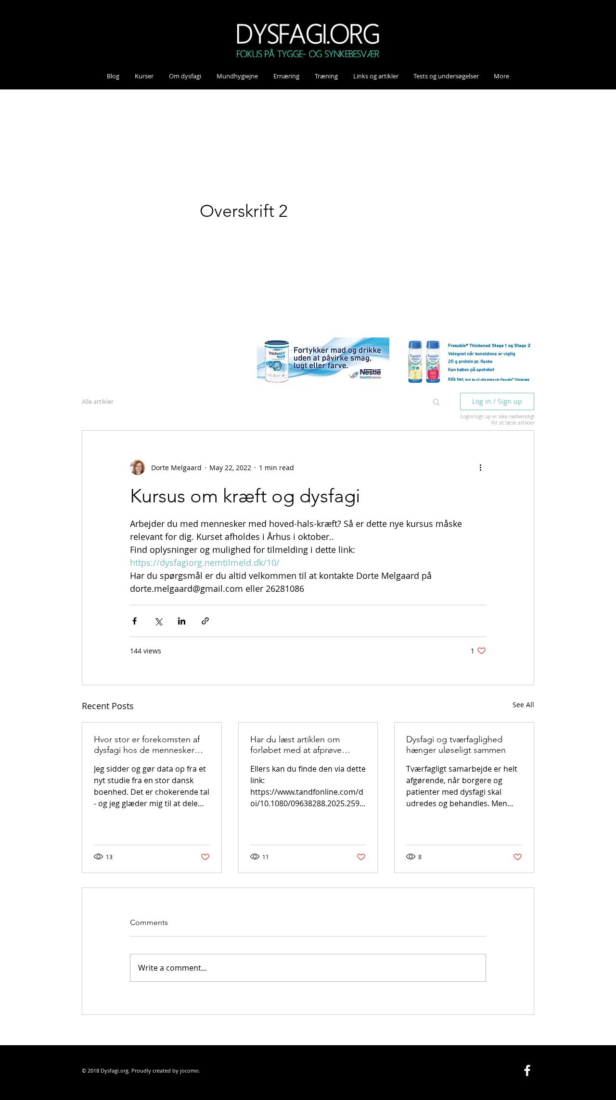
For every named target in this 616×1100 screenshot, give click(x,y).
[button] (436, 401)
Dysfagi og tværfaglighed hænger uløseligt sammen (456, 744)
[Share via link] (205, 620)
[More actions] (480, 467)
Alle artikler (98, 401)
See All (523, 704)
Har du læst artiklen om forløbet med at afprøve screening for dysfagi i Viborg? (296, 744)
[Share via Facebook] (134, 620)
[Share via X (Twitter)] (158, 620)
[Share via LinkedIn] (181, 620)
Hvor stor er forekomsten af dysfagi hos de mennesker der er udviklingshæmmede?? (150, 744)
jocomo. (190, 1070)
